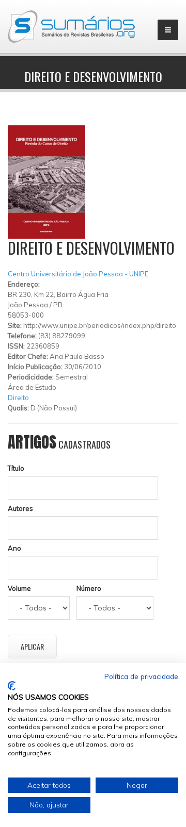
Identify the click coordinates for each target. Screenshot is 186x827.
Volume (19, 588)
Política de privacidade (141, 676)
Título (16, 468)
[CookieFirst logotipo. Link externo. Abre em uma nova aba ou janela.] (12, 685)
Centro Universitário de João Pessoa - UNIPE (78, 274)
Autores (20, 508)
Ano (14, 548)
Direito (18, 397)
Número (88, 588)
